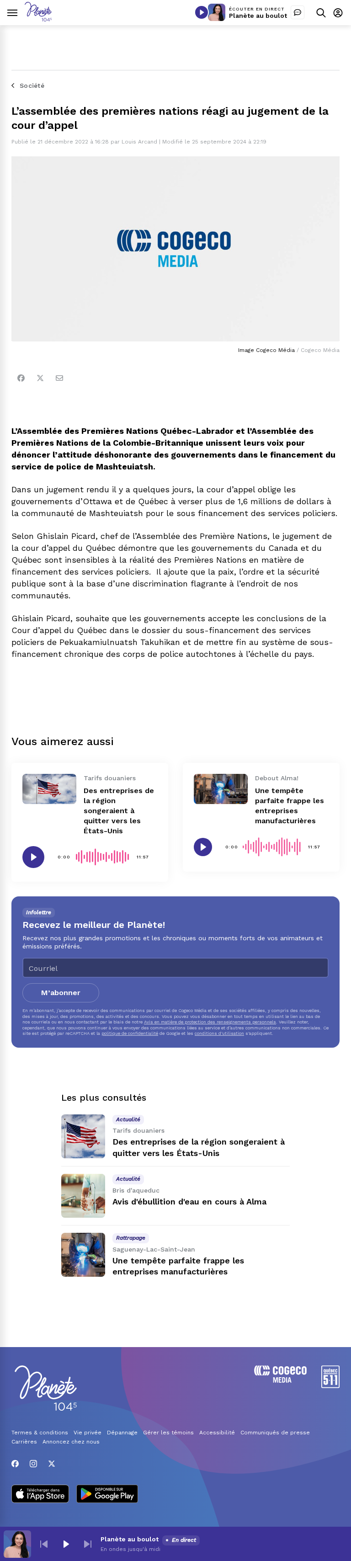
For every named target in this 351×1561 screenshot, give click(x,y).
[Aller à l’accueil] (38, 19)
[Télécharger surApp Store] (40, 1495)
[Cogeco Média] (280, 1380)
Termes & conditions (39, 1432)
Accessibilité (217, 1432)
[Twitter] (40, 378)
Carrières (24, 1441)
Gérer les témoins (168, 1432)
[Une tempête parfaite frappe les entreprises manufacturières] (221, 789)
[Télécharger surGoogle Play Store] (107, 1495)
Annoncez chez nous (71, 1441)
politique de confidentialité (129, 1033)
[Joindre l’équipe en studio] (297, 12)
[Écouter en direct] (201, 12)
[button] (44, 1544)
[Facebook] (21, 378)
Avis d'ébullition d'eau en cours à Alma (189, 1201)
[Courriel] (59, 378)
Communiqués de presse (275, 1432)
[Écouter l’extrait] (33, 857)
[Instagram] (33, 1463)
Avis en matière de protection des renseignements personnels (210, 1021)
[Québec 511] (330, 1385)
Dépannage (122, 1432)
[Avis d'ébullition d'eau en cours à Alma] (83, 1196)
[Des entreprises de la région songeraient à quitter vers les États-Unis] (49, 789)
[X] (51, 1463)
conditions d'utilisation (219, 1033)
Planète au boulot (258, 15)
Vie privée (87, 1432)
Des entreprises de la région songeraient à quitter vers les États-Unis (119, 810)
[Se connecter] (338, 12)
